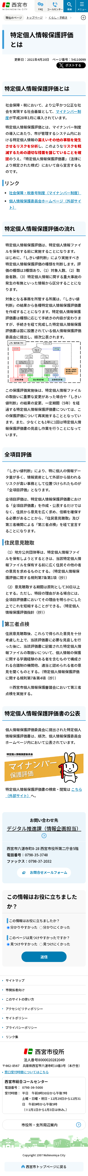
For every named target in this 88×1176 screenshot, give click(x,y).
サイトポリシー (17, 1018)
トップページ (34, 17)
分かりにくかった (56, 927)
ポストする (73, 65)
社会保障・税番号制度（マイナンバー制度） (45, 192)
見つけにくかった (56, 944)
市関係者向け (15, 990)
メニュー (81, 9)
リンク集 (12, 1037)
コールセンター (55, 9)
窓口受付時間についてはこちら (27, 1072)
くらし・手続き (58, 17)
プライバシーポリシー (21, 1027)
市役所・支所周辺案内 (39, 1124)
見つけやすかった (23, 944)
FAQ (40, 9)
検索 (69, 9)
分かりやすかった (23, 927)
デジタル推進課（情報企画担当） (44, 828)
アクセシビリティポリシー (24, 1008)
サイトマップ (15, 980)
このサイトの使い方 (20, 999)
